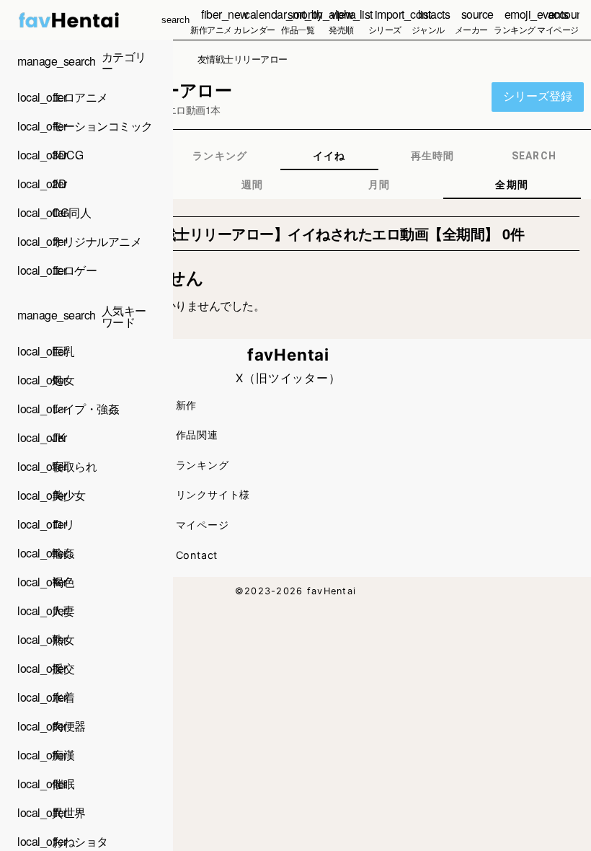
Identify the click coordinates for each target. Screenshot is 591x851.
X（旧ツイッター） (288, 378)
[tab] (220, 155)
